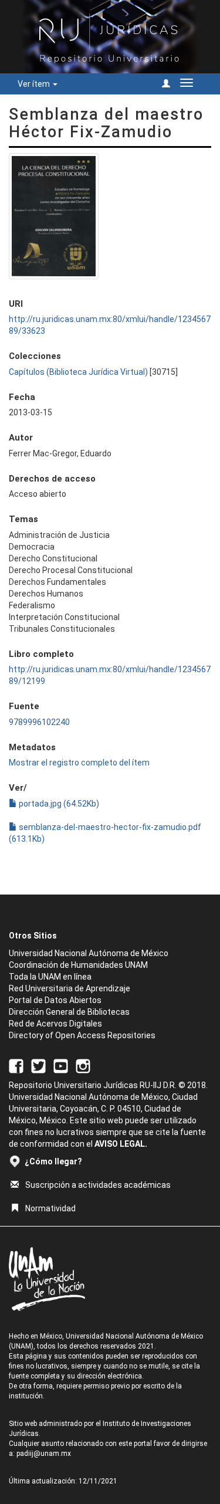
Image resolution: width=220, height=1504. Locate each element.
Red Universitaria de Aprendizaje (69, 988)
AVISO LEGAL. (120, 1144)
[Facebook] (16, 1065)
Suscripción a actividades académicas (98, 1185)
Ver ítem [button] (35, 84)
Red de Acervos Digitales (55, 1023)
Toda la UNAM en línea (50, 976)
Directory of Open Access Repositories (82, 1035)
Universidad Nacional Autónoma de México (88, 953)
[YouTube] (60, 1065)
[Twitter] (38, 1065)
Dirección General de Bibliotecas (69, 1012)
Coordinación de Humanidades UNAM (78, 965)
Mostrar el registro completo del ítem (79, 762)
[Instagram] (83, 1065)
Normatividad (50, 1208)
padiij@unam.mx (43, 1453)
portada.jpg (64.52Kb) (58, 803)
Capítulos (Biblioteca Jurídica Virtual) (78, 372)
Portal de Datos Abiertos (55, 1000)
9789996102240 (39, 722)
